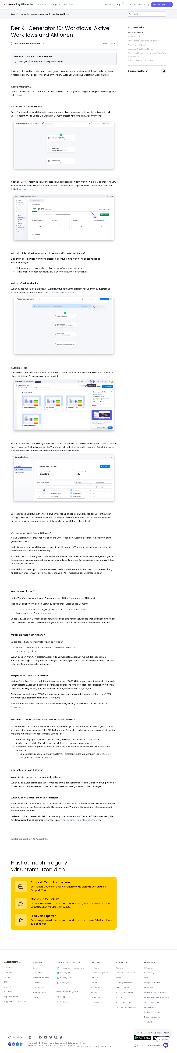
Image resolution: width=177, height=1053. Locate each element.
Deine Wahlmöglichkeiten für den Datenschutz (47, 1046)
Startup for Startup (152, 1002)
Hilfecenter (148, 968)
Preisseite (16, 707)
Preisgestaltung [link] (112, 4)
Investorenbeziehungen (126, 1007)
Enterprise (8, 987)
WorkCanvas (65, 997)
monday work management (72, 968)
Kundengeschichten (124, 982)
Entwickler (95, 982)
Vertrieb (94, 978)
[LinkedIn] (35, 1037)
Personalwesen (97, 987)
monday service (67, 982)
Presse (118, 978)
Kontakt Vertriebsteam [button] (135, 4)
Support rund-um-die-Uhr (15, 1001)
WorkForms (64, 1002)
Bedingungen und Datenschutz (52, 1043)
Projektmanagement (99, 973)
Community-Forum (45, 899)
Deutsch (16, 1037)
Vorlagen (8, 977)
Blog (146, 978)
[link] (41, 4)
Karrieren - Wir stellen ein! (126, 973)
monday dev (65, 978)
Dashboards (38, 987)
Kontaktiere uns (10, 972)
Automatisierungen (41, 978)
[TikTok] (61, 1037)
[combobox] (147, 14)
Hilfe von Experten (43, 916)
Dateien (36, 982)
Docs (35, 968)
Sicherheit (32, 1043)
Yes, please (163, 1039)
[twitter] (50, 1037)
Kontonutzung (25, 189)
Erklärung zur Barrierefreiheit (148, 1045)
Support (14, 14)
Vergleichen (149, 1022)
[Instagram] (56, 1037)
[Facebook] (40, 1037)
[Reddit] (29, 1037)
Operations (96, 997)
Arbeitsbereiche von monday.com (158, 997)
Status (72, 1046)
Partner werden (122, 987)
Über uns (119, 968)
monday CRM (65, 973)
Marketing (95, 968)
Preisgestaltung (10, 967)
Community (149, 973)
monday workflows (60, 14)
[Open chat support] (165, 1045)
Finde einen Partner (152, 1012)
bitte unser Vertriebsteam (61, 292)
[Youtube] (45, 1037)
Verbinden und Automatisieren (34, 14)
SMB (6, 982)
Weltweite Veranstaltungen (155, 992)
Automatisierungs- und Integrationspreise (78, 819)
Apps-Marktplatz (11, 997)
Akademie (148, 987)
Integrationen (39, 973)
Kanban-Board (39, 992)
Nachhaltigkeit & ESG (124, 992)
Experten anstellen (152, 1017)
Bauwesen (95, 1002)
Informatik (95, 992)
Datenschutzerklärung (77, 1043)
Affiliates (119, 997)
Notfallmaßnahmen (124, 1002)
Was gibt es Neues (152, 982)
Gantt (35, 997)
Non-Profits (8, 992)
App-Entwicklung (151, 1007)
